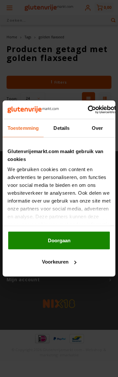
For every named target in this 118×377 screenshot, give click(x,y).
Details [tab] (61, 127)
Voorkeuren (55, 262)
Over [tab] (97, 127)
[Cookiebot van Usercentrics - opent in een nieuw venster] (88, 110)
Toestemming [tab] (23, 127)
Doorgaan (59, 240)
